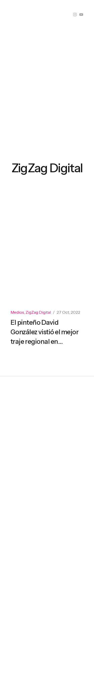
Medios (17, 312)
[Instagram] (75, 15)
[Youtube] (81, 15)
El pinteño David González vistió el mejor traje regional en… (44, 332)
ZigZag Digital (38, 312)
